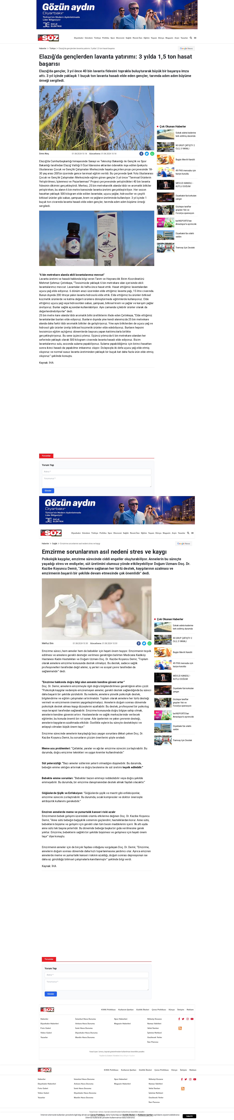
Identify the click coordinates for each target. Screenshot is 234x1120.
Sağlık (128, 38)
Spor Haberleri (120, 1019)
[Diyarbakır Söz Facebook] (179, 1019)
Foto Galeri (45, 1028)
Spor (112, 38)
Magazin (169, 38)
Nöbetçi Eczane (154, 1019)
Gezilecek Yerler (154, 1037)
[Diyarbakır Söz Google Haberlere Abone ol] (186, 48)
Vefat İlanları (153, 1028)
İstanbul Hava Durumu (85, 1019)
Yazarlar (184, 38)
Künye (172, 1010)
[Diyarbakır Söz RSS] (180, 1028)
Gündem (89, 38)
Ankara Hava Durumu (85, 1023)
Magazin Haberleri (122, 1023)
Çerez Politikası (159, 1010)
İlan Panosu (152, 1042)
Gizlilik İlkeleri (142, 1010)
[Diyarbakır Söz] (48, 37)
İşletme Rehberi (154, 1033)
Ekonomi (120, 38)
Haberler (42, 48)
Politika (105, 38)
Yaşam (154, 38)
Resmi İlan (137, 38)
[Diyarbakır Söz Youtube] (192, 1019)
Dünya (161, 38)
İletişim (180, 1010)
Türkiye (97, 38)
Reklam (190, 1010)
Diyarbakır (78, 38)
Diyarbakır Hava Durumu (86, 1033)
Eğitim (147, 38)
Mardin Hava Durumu (85, 1037)
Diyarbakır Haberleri (49, 1023)
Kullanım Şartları (126, 1010)
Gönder (48, 491)
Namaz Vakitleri (154, 1023)
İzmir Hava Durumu (84, 1028)
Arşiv (177, 38)
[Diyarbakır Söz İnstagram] (187, 1019)
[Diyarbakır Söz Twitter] (183, 1019)
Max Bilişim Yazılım (127, 1056)
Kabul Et (189, 1116)
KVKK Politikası (108, 1010)
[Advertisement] (96, 389)
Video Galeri (46, 1033)
